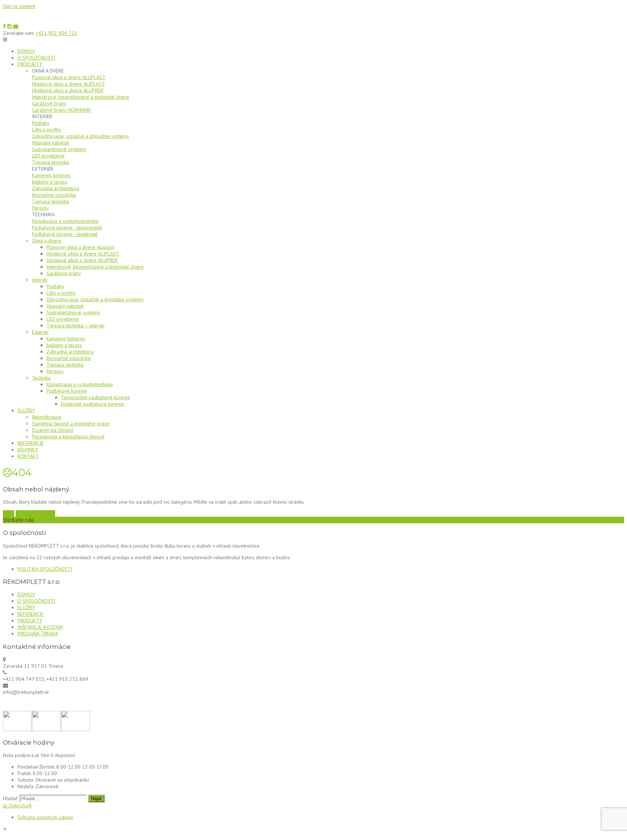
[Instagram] (9, 26)
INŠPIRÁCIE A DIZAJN (40, 627)
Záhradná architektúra (55, 188)
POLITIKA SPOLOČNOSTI (44, 569)
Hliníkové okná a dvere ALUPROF (68, 90)
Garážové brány (49, 103)
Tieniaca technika (50, 162)
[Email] (15, 26)
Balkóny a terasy (49, 182)
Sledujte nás (18, 520)
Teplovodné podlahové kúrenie (95, 397)
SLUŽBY (26, 410)
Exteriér (40, 332)
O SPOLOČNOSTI (36, 57)
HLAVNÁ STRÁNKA (35, 513)
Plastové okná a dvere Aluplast (80, 247)
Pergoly (40, 208)
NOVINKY (27, 449)
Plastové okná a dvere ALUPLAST (69, 77)
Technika (41, 377)
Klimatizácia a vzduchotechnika (65, 221)
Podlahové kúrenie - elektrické (65, 234)
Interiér (40, 280)
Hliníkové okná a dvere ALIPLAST (68, 84)
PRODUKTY (29, 64)
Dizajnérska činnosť (52, 430)
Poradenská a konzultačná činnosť (68, 436)
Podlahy (40, 123)
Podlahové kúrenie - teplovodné (67, 227)
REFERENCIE (30, 443)
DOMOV (26, 51)
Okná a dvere (46, 240)
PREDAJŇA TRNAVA (37, 633)
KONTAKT (28, 456)
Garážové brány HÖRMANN (61, 110)
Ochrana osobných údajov (45, 817)
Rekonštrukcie (46, 417)
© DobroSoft (17, 805)
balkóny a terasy (64, 345)
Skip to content (19, 6)
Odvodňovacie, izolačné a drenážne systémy (80, 136)
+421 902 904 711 (56, 33)
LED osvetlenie (48, 155)
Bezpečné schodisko (54, 195)
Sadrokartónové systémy (59, 149)
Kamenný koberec (51, 175)
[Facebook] (4, 26)
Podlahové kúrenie (66, 391)
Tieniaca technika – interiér (75, 325)
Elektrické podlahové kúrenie (92, 404)
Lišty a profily (46, 129)
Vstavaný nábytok (50, 142)
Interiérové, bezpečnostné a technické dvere (80, 97)
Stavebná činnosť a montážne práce (70, 423)
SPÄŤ (8, 513)
